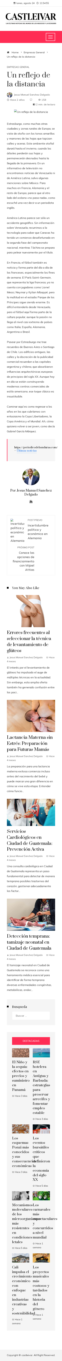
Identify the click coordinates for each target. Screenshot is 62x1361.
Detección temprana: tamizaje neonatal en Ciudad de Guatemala (29, 942)
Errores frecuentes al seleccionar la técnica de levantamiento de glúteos (29, 642)
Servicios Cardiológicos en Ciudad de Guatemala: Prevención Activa (29, 840)
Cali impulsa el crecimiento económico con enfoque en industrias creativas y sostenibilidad (23, 1290)
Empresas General (18, 67)
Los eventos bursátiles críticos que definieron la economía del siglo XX (41, 1159)
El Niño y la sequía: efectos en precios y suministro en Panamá (21, 1076)
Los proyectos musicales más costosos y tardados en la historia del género (41, 1288)
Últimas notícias (27, 450)
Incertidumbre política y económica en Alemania (38, 529)
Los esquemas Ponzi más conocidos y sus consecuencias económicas (24, 1152)
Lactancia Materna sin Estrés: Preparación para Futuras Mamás (30, 743)
